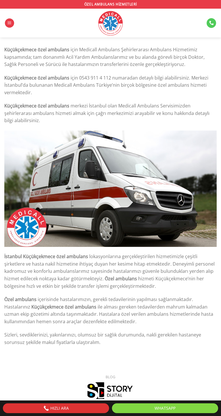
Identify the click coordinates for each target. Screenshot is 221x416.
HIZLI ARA (59, 408)
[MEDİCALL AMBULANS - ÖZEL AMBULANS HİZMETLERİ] (110, 23)
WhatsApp (165, 408)
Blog (110, 377)
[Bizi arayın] (211, 23)
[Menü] (9, 23)
